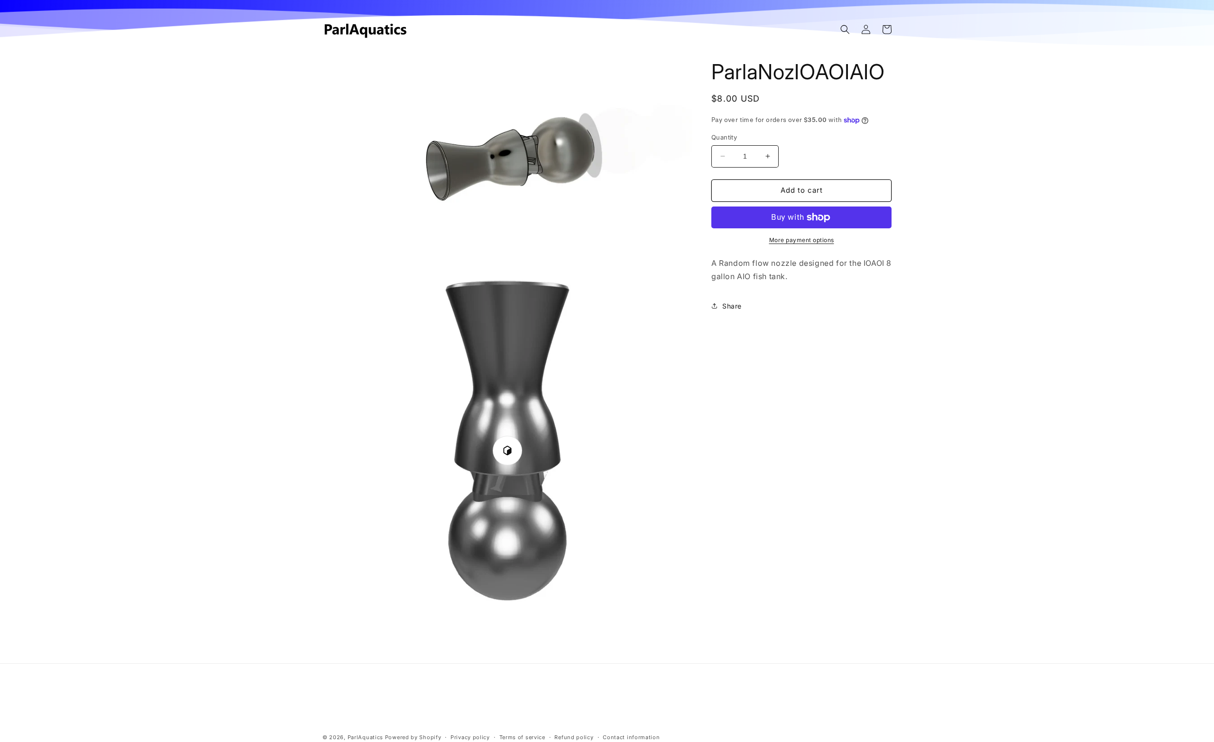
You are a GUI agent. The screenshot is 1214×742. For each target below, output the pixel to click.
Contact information (631, 736)
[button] (845, 29)
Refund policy (573, 736)
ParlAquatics (365, 737)
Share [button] (732, 306)
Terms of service (522, 736)
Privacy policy (470, 736)
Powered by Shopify (413, 737)
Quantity (724, 137)
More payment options (801, 240)
